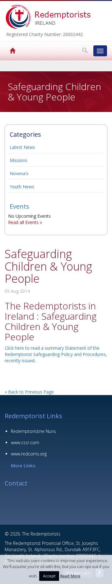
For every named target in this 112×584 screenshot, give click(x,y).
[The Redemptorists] (5, 51)
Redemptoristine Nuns (33, 431)
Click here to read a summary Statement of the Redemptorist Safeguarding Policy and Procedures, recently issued (56, 354)
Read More (70, 576)
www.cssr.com (25, 442)
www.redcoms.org (29, 454)
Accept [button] (49, 576)
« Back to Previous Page (29, 392)
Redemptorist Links (33, 416)
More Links (23, 466)
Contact (16, 483)
